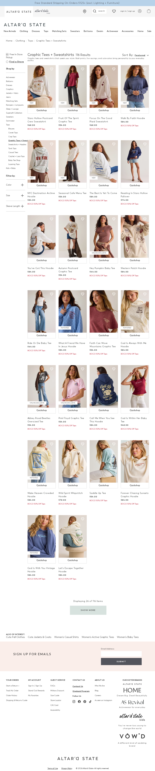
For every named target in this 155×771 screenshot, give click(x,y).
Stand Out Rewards (36, 691)
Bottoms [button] (9, 81)
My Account (34, 680)
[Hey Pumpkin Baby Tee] (104, 236)
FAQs (52, 686)
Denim (100, 31)
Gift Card (54, 705)
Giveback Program (81, 691)
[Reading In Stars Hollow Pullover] (135, 161)
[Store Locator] (84, 11)
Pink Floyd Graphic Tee (71, 418)
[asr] (132, 701)
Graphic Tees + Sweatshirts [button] (21, 140)
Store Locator (55, 700)
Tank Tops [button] (12, 148)
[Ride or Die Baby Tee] (42, 311)
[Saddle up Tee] (104, 461)
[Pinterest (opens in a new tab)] (85, 701)
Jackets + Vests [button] (12, 93)
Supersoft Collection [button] (14, 113)
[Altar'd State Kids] (132, 716)
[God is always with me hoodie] (135, 311)
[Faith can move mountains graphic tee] (104, 311)
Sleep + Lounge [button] (12, 109)
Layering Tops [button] (14, 164)
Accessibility (55, 710)
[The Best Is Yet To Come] (104, 161)
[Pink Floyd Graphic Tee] (73, 386)
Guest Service (57, 680)
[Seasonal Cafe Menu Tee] (73, 161)
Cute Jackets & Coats (39, 637)
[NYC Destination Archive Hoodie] (42, 161)
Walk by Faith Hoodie (133, 118)
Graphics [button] (9, 89)
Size (8, 195)
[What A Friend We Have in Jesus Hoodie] (73, 311)
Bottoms (88, 31)
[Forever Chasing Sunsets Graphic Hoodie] (135, 461)
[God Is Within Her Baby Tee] (135, 386)
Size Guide (54, 695)
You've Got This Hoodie (41, 268)
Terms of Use (53, 768)
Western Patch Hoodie (133, 268)
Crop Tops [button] (12, 137)
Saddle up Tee (98, 493)
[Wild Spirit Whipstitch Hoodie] (73, 461)
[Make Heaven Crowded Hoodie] (42, 461)
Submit (121, 661)
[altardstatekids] (42, 11)
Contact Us (79, 680)
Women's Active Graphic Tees (98, 637)
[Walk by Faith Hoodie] (135, 86)
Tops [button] (8, 125)
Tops (46, 31)
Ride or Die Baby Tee (39, 343)
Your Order (12, 680)
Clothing (24, 31)
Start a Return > (12, 686)
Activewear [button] (10, 77)
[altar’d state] (18, 11)
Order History (11, 695)
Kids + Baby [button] (11, 168)
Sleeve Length (13, 206)
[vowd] (132, 736)
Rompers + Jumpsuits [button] (14, 105)
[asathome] (132, 687)
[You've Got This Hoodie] (42, 236)
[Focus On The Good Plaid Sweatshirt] (104, 86)
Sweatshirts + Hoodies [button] (17, 144)
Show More (88, 610)
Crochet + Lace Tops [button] (16, 156)
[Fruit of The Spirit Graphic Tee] (73, 86)
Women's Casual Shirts (66, 637)
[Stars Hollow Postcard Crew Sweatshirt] (42, 86)
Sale (149, 31)
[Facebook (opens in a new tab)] (79, 701)
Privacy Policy (66, 768)
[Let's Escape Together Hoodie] (73, 536)
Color (9, 185)
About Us (100, 680)
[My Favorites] (114, 11)
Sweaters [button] (9, 117)
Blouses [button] (11, 129)
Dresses (36, 31)
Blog (96, 691)
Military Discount (57, 691)
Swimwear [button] (10, 121)
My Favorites (33, 695)
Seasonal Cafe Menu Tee (73, 193)
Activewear (112, 31)
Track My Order (12, 691)
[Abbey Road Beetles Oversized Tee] (42, 386)
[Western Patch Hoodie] (135, 236)
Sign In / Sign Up (35, 686)
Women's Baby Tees (128, 637)
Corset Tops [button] (13, 133)
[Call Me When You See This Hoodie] (104, 386)
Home (140, 31)
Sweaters (75, 31)
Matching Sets (59, 31)
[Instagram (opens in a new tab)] (74, 701)
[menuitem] (10, 31)
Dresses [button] (9, 85)
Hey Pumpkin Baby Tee (102, 268)
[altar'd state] (24, 24)
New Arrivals (10, 31)
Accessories (128, 31)
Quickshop (41, 110)
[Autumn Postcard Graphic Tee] (73, 236)
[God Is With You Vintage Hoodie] (42, 536)
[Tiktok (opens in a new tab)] (90, 701)
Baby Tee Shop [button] (14, 160)
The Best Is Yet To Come (103, 193)
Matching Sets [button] (12, 101)
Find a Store (16, 61)
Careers (98, 695)
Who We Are (100, 686)
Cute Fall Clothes (15, 637)
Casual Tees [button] (13, 152)
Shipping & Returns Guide (16, 700)
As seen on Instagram (103, 700)
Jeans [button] (8, 97)
